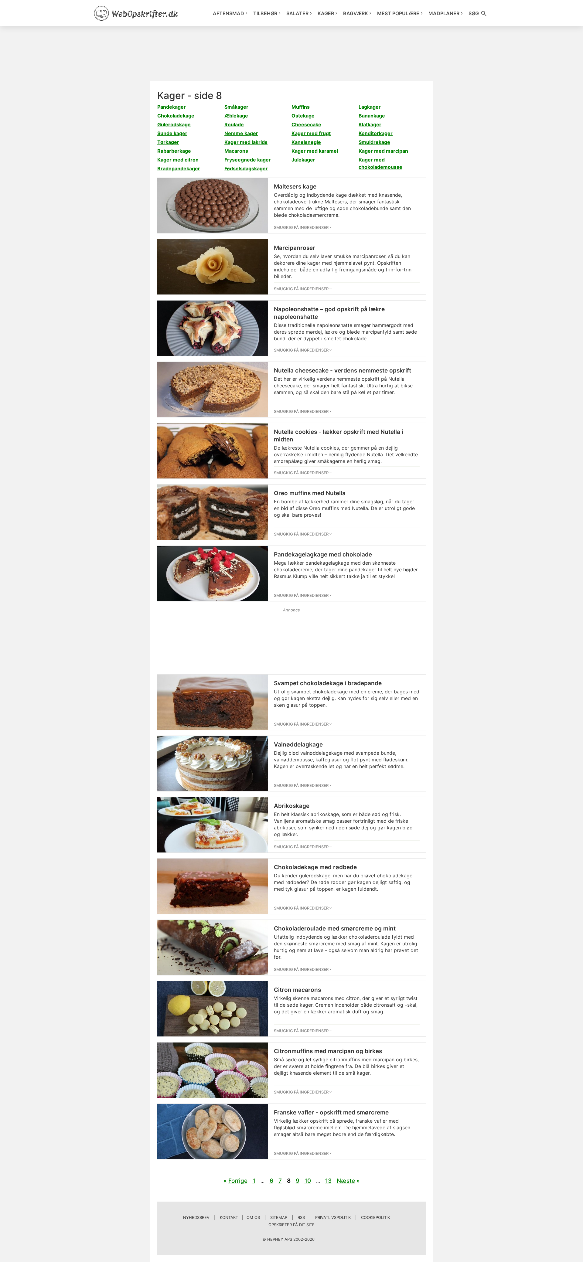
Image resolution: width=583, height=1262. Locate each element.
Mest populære (398, 13)
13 (328, 1180)
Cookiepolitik (375, 1217)
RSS (301, 1217)
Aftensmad (228, 13)
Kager (326, 13)
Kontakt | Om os (240, 1217)
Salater (297, 13)
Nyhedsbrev (196, 1217)
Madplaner (443, 13)
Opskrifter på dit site (291, 1224)
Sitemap (278, 1217)
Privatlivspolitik (333, 1217)
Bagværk (355, 13)
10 (308, 1180)
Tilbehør (265, 13)
